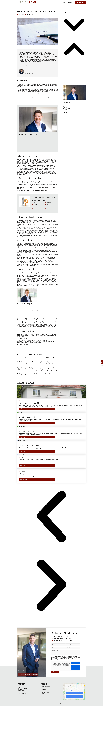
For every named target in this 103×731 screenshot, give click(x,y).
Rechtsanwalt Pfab (20, 88)
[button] (74, 25)
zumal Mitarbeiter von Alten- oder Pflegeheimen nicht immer (45, 235)
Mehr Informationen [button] (61, 668)
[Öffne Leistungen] (73, 2)
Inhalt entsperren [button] (74, 692)
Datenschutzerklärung (55, 659)
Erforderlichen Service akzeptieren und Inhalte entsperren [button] (75, 667)
